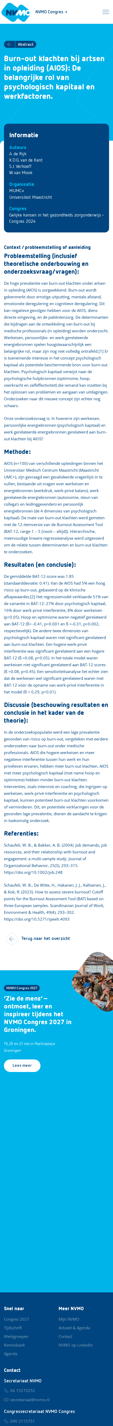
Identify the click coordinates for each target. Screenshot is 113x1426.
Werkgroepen (16, 1336)
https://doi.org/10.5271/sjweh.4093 (37, 919)
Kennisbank (14, 1345)
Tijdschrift (13, 1327)
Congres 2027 (16, 1319)
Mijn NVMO (69, 1319)
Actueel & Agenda (74, 1327)
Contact (65, 1336)
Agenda (10, 1353)
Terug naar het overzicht (45, 938)
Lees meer (22, 1066)
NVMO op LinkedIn (76, 1345)
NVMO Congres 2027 (21, 988)
